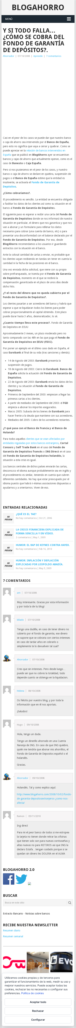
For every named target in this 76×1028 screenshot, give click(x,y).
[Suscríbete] (29, 884)
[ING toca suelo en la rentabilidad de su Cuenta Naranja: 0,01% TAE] (38, 963)
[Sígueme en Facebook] (9, 884)
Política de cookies (32, 993)
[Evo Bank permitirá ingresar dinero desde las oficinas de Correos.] (61, 962)
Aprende (38, 56)
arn (18, 592)
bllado (20, 619)
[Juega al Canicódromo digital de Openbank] (14, 962)
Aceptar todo (38, 1002)
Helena (20, 690)
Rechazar (38, 1010)
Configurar (38, 1019)
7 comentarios (53, 56)
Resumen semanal (13, 936)
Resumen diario (11, 930)
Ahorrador (8, 56)
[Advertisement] (38, 98)
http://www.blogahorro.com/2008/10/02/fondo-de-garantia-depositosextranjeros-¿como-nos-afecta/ (44, 798)
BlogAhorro (38, 7)
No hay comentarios (26, 518)
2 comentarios (23, 537)
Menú (8, 18)
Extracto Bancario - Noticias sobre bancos (26, 913)
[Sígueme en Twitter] (21, 884)
